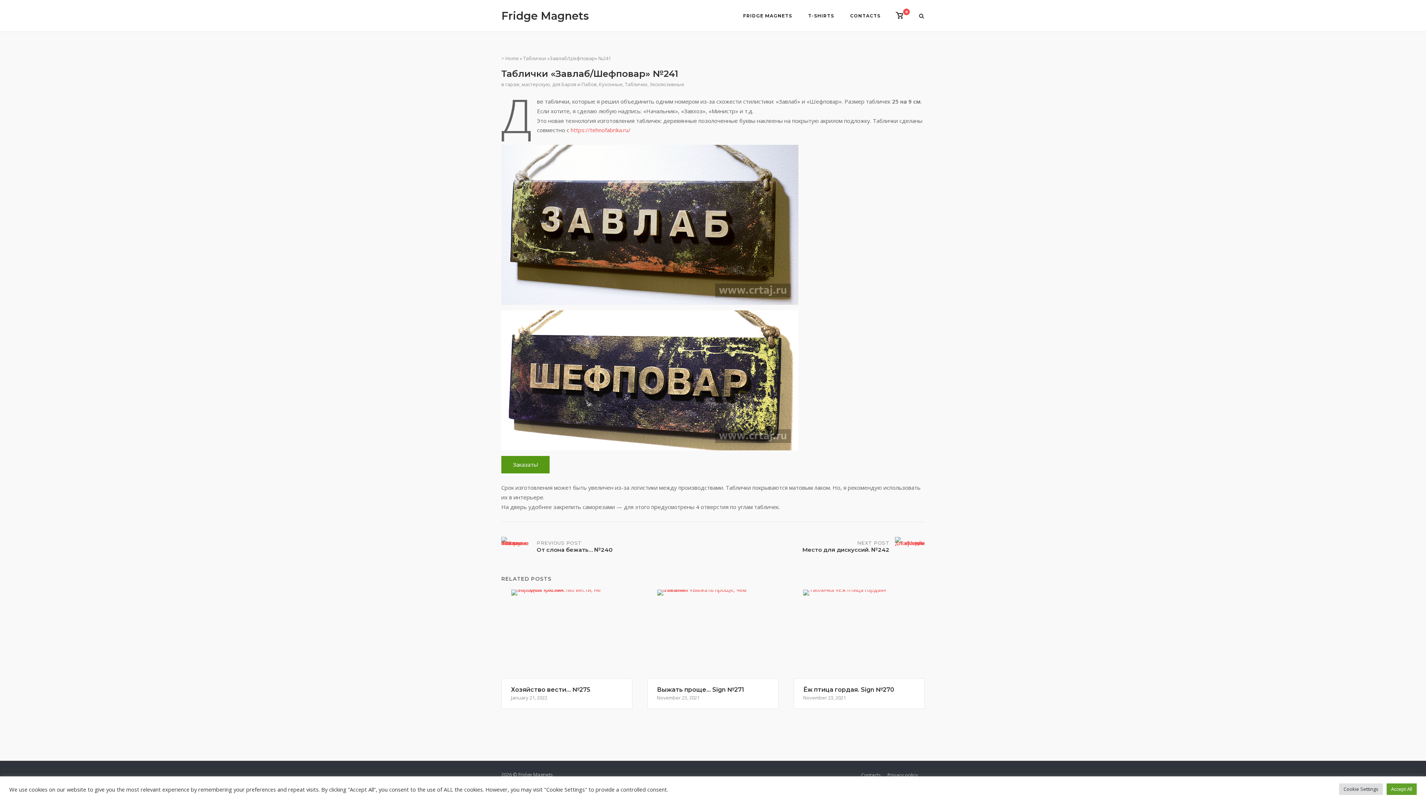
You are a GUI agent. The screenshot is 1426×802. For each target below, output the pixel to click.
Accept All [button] (1401, 789)
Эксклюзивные (666, 84)
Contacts (865, 16)
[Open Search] (921, 16)
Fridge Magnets (545, 15)
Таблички (636, 84)
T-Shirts (821, 16)
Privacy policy (903, 775)
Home (512, 58)
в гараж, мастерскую (525, 84)
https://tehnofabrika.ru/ (601, 130)
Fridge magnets (767, 16)
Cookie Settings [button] (1361, 789)
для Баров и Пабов (574, 84)
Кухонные (611, 84)
